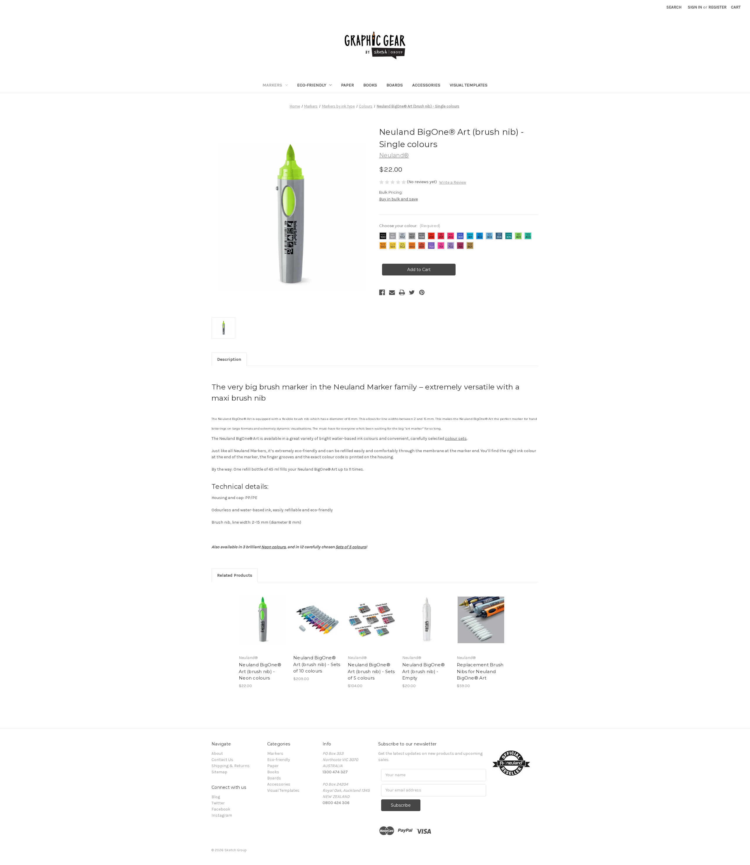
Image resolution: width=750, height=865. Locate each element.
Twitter (218, 803)
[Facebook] (382, 292)
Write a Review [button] (452, 182)
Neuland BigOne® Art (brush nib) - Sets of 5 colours (371, 671)
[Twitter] (412, 292)
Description (229, 359)
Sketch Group (235, 850)
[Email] (392, 292)
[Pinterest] (422, 292)
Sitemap (219, 771)
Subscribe (401, 805)
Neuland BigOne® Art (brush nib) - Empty (423, 671)
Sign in (695, 7)
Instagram (222, 815)
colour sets (456, 438)
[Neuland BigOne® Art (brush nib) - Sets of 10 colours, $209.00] (317, 620)
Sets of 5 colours (350, 546)
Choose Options (263, 620)
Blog (216, 796)
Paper (347, 85)
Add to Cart (426, 620)
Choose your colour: (409, 225)
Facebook (221, 809)
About (217, 753)
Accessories (426, 85)
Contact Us (222, 759)
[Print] (402, 292)
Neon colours (273, 546)
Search (674, 7)
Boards (394, 85)
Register (717, 7)
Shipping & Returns (231, 765)
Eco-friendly (311, 85)
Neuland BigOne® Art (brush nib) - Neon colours (260, 671)
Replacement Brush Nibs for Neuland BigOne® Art (480, 671)
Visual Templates (469, 85)
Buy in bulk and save (398, 199)
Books (370, 85)
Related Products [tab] (234, 575)
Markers (272, 85)
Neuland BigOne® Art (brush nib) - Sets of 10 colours (316, 664)
